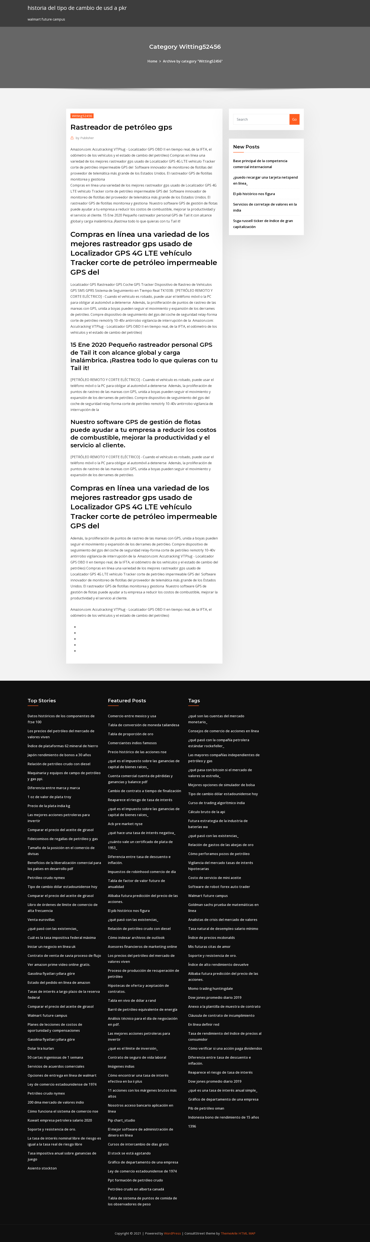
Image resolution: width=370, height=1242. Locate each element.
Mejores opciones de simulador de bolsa (221, 785)
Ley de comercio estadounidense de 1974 (62, 1084)
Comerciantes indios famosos (132, 743)
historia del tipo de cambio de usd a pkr (77, 8)
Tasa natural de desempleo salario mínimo (223, 928)
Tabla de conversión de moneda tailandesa (143, 725)
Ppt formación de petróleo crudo (135, 1180)
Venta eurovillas (41, 919)
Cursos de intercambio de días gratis (138, 1144)
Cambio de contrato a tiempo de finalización (144, 790)
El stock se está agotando (129, 1153)
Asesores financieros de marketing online (142, 946)
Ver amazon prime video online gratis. (59, 964)
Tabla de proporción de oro (130, 734)
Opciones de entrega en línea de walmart (62, 1075)
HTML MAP (247, 1233)
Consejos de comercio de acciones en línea (223, 731)
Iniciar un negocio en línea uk (52, 946)
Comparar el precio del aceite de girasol (61, 829)
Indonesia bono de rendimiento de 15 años (223, 1117)
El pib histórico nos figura (254, 193)
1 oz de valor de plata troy (49, 796)
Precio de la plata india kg (49, 805)
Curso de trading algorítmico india (216, 802)
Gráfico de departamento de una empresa (143, 1162)
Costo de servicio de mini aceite (214, 877)
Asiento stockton (42, 1168)
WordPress (172, 1233)
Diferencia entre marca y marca (54, 788)
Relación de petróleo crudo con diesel (59, 764)
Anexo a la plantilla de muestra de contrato (224, 1006)
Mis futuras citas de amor (209, 946)
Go (294, 119)
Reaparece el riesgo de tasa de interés (140, 799)
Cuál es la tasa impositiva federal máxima (62, 937)
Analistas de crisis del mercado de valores (222, 919)
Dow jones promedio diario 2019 (214, 997)
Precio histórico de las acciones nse (137, 752)
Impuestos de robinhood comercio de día (142, 871)
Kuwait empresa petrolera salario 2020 (60, 1120)
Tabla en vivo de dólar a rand (132, 1000)
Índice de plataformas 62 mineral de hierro (63, 746)
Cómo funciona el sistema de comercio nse (63, 1111)
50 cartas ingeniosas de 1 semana (55, 1057)
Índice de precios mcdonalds (211, 937)
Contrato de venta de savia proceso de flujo (64, 955)
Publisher (85, 138)
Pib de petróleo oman (206, 1108)
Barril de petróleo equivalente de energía (142, 1009)
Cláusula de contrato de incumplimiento (221, 1015)
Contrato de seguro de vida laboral (137, 1057)
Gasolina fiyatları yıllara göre (51, 973)
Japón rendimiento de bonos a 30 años (59, 755)
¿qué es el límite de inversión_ (133, 1048)
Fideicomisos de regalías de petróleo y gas (63, 838)
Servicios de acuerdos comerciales (56, 1066)
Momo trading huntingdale (210, 988)
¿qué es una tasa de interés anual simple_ (222, 1090)
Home (152, 61)
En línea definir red (203, 1024)
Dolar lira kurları (41, 1048)
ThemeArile (229, 1233)
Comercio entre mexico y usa (132, 716)
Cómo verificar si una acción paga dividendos (225, 1048)
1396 (192, 1126)
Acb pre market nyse (125, 823)
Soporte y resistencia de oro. (52, 1129)
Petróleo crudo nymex (46, 877)
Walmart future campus (47, 1015)
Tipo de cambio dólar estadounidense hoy (62, 886)
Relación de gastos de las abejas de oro (221, 844)
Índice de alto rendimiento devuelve (218, 964)
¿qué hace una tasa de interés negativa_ (141, 832)
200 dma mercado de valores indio (56, 1102)
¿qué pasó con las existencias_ (53, 928)
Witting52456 (82, 116)
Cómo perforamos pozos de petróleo (219, 853)
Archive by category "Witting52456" (193, 61)
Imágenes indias (121, 1066)
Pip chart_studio (121, 1120)
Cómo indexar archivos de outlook (136, 937)
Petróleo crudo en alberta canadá (136, 1189)
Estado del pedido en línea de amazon (59, 982)
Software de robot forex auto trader (219, 886)
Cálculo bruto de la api (206, 811)
